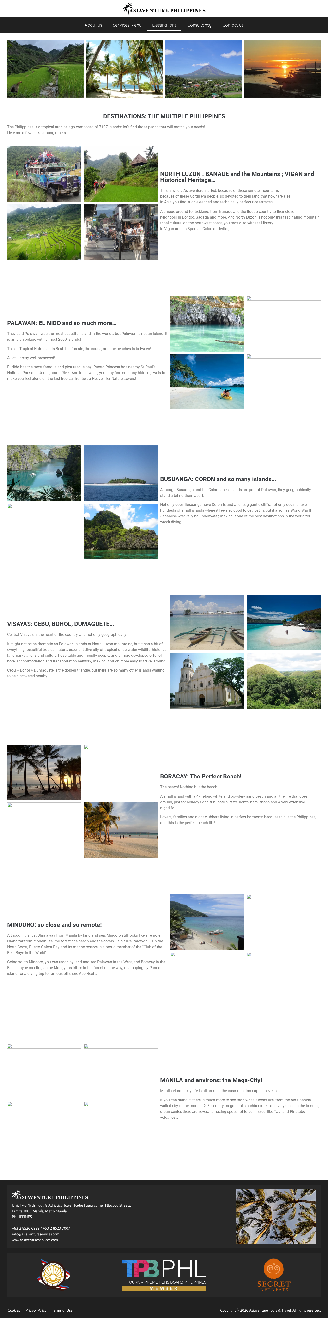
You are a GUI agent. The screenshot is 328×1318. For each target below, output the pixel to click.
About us (93, 25)
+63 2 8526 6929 (26, 1228)
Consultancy (199, 25)
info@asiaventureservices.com (35, 1234)
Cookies (14, 1310)
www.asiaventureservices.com (35, 1239)
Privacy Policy (36, 1310)
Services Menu (127, 25)
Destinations (164, 25)
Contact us (232, 25)
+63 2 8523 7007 (56, 1228)
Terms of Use (62, 1310)
